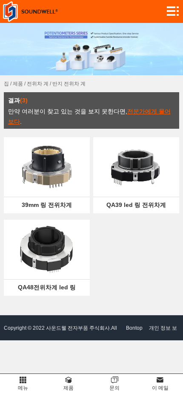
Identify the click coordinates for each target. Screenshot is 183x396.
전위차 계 (38, 84)
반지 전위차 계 (69, 84)
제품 (18, 84)
